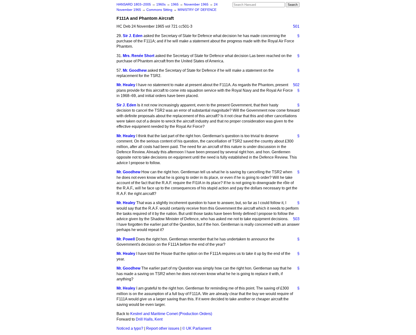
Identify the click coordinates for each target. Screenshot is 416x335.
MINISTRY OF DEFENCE (197, 10)
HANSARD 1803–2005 (134, 4)
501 (296, 26)
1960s (161, 4)
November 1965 (196, 4)
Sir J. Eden (133, 36)
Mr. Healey (126, 85)
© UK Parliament (196, 328)
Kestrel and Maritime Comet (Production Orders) (171, 314)
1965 (175, 4)
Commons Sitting (159, 10)
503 (296, 219)
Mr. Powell (126, 239)
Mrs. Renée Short (138, 56)
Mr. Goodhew (135, 70)
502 (296, 85)
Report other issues (162, 328)
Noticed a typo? (130, 328)
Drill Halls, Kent (149, 319)
